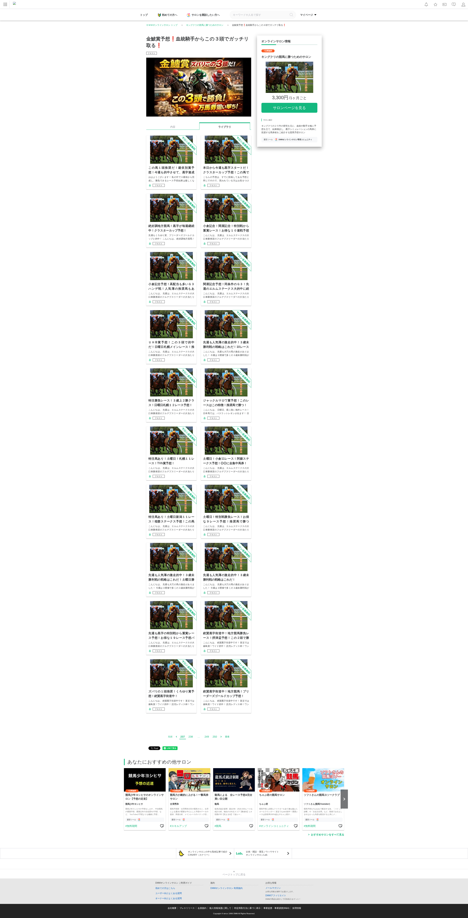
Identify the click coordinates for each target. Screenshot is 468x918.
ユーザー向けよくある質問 (168, 893)
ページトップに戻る (234, 874)
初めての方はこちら (165, 888)
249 (207, 736)
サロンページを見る (289, 108)
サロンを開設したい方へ (206, 14)
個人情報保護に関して (220, 908)
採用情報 (296, 908)
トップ (144, 14)
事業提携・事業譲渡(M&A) (276, 908)
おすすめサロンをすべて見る (327, 834)
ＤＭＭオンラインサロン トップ (162, 25)
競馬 (218, 825)
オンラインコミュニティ (275, 825)
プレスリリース (187, 908)
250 (215, 736)
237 (182, 736)
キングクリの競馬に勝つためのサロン (204, 25)
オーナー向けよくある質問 (168, 898)
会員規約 (202, 908)
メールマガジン (273, 888)
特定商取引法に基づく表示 (247, 908)
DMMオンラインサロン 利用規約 (226, 888)
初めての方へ (169, 14)
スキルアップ (179, 825)
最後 (227, 736)
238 (190, 736)
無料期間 (132, 825)
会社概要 (172, 908)
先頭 (170, 736)
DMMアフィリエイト (275, 895)
